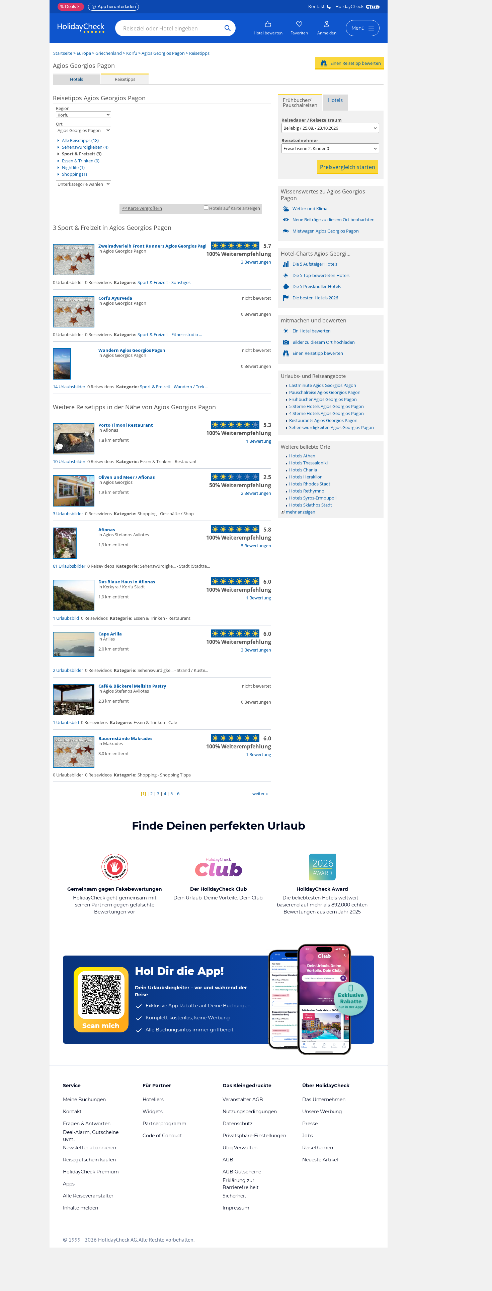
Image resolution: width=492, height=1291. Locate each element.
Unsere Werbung (322, 1112)
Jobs (307, 1136)
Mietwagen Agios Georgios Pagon (326, 231)
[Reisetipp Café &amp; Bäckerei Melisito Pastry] (73, 714)
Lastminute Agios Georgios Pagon (322, 385)
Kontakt (316, 6)
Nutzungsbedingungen (250, 1112)
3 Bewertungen (256, 262)
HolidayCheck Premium (91, 1172)
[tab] (300, 102)
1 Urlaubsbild (66, 618)
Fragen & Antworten (86, 1124)
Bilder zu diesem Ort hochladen (324, 342)
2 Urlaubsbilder (68, 670)
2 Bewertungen (256, 493)
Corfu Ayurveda (115, 298)
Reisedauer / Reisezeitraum (311, 120)
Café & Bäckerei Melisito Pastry (132, 686)
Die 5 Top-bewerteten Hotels (321, 275)
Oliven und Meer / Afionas (126, 477)
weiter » (260, 794)
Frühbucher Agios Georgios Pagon (323, 399)
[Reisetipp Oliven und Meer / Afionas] (73, 505)
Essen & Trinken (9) (80, 161)
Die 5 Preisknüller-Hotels (317, 286)
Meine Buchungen (84, 1100)
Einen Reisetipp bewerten (355, 63)
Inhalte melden (80, 1208)
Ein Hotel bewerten (312, 331)
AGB (228, 1160)
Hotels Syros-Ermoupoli (312, 498)
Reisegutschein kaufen (89, 1160)
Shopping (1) (74, 174)
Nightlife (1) (73, 167)
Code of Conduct (162, 1136)
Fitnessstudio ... (186, 334)
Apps (69, 1184)
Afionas (106, 530)
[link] (268, 28)
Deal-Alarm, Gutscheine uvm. (90, 1135)
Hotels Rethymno (306, 491)
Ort (59, 124)
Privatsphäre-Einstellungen (254, 1136)
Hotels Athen (302, 456)
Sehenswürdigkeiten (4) (85, 147)
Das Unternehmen (323, 1100)
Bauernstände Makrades (125, 738)
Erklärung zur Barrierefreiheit (241, 1183)
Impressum (236, 1208)
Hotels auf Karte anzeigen (234, 208)
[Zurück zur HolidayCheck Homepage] (81, 28)
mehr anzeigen (300, 512)
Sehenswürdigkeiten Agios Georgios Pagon (331, 427)
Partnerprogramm (164, 1124)
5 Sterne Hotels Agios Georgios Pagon (326, 406)
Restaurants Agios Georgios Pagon (323, 420)
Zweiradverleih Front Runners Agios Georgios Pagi (152, 246)
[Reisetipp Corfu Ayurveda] (73, 326)
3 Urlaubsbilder (68, 514)
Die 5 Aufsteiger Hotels (315, 264)
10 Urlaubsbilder (69, 461)
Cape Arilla (110, 634)
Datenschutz (237, 1124)
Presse (310, 1124)
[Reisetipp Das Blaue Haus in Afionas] (73, 609)
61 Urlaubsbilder (69, 566)
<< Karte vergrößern (142, 208)
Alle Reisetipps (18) (80, 140)
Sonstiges (180, 282)
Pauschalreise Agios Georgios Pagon (324, 392)
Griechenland (108, 53)
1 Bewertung (258, 441)
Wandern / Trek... (191, 387)
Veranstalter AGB (243, 1100)
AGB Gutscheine (242, 1172)
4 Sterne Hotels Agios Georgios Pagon (326, 413)
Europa (84, 53)
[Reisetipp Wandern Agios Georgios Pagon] (62, 378)
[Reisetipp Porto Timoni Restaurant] (73, 453)
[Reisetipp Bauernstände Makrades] (73, 766)
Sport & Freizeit (153, 282)
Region (63, 108)
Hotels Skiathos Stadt (310, 505)
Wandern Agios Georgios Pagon (131, 350)
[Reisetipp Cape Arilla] (73, 655)
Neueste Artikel (320, 1160)
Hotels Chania (303, 470)
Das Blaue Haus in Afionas (126, 582)
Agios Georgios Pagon (163, 53)
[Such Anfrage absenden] (228, 28)
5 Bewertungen (256, 546)
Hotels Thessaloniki (308, 463)
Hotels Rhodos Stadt (309, 484)
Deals (68, 6)
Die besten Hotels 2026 (315, 298)
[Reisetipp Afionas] (65, 557)
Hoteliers (153, 1100)
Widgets (153, 1112)
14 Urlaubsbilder (69, 387)
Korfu (131, 53)
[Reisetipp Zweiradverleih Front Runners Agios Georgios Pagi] (73, 274)
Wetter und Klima (310, 208)
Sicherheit (234, 1196)
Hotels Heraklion (306, 477)
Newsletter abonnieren (89, 1148)
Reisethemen (317, 1148)
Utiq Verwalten (240, 1148)
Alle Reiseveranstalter (88, 1196)
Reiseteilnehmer (299, 140)
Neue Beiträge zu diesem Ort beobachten (334, 220)
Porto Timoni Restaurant (125, 425)
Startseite (62, 53)
